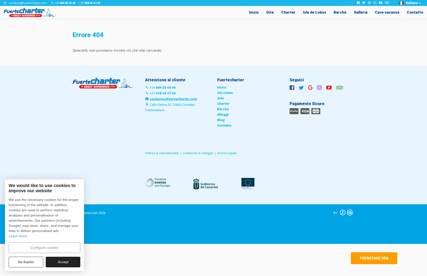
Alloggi (223, 114)
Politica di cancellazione (162, 153)
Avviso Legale (226, 153)
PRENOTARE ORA (374, 258)
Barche (340, 12)
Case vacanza (387, 12)
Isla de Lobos (314, 12)
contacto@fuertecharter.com (28, 3)
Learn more (18, 236)
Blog (221, 120)
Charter (288, 12)
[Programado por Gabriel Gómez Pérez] (350, 212)
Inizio (254, 12)
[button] (409, 3)
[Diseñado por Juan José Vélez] (343, 212)
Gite (270, 12)
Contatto (415, 12)
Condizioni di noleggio (198, 153)
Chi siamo (225, 93)
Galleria (360, 12)
